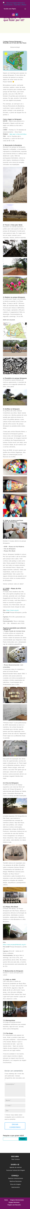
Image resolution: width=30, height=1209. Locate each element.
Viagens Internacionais (17, 1200)
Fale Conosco (16, 1159)
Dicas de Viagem (15, 1184)
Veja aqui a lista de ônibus (18, 134)
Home (6, 1200)
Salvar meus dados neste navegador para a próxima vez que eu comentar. (14, 1117)
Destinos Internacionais (15, 1178)
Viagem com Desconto (14, 1205)
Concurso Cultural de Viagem (15, 1170)
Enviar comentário (15, 1125)
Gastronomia (16, 1187)
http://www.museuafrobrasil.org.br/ (14, 944)
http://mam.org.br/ (12, 610)
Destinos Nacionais (16, 1181)
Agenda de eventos (16, 1167)
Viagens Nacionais (14, 1202)
